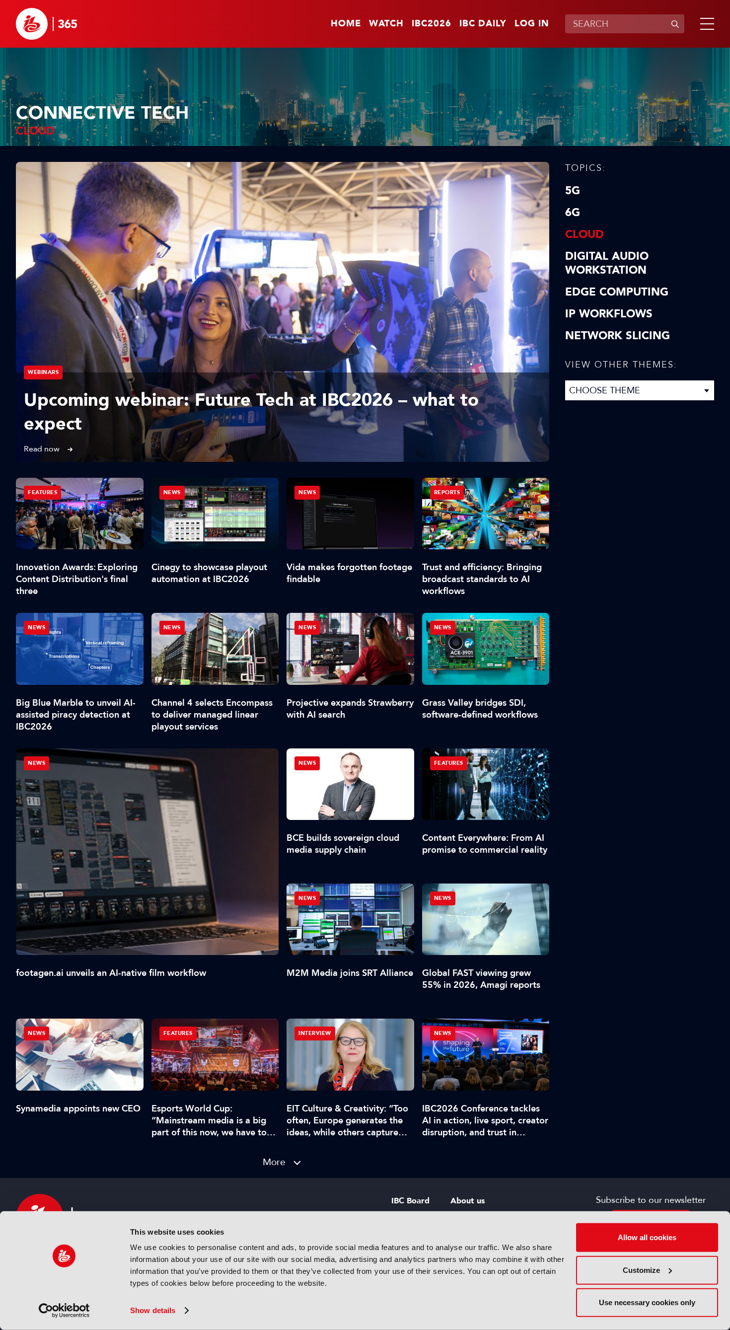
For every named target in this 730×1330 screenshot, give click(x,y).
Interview (314, 1033)
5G (572, 190)
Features (42, 492)
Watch (386, 24)
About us (467, 1200)
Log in (531, 24)
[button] (705, 24)
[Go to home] (46, 24)
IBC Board (410, 1200)
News (36, 763)
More (274, 1162)
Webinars (43, 372)
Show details (152, 1310)
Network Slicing (617, 335)
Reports (447, 492)
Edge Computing (616, 292)
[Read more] (282, 312)
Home (346, 24)
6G (572, 212)
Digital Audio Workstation (607, 263)
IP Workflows (609, 313)
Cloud (584, 234)
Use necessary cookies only (647, 1302)
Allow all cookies (647, 1237)
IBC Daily (483, 24)
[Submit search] (674, 23)
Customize (641, 1269)
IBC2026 (431, 24)
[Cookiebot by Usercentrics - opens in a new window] (64, 1310)
